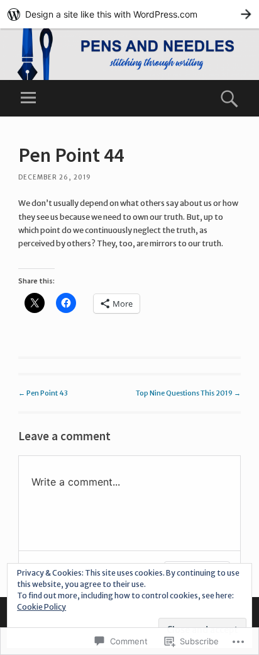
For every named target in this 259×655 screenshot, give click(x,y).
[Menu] (28, 98)
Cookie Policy (41, 607)
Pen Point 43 (43, 393)
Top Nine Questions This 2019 (188, 393)
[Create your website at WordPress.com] (129, 14)
